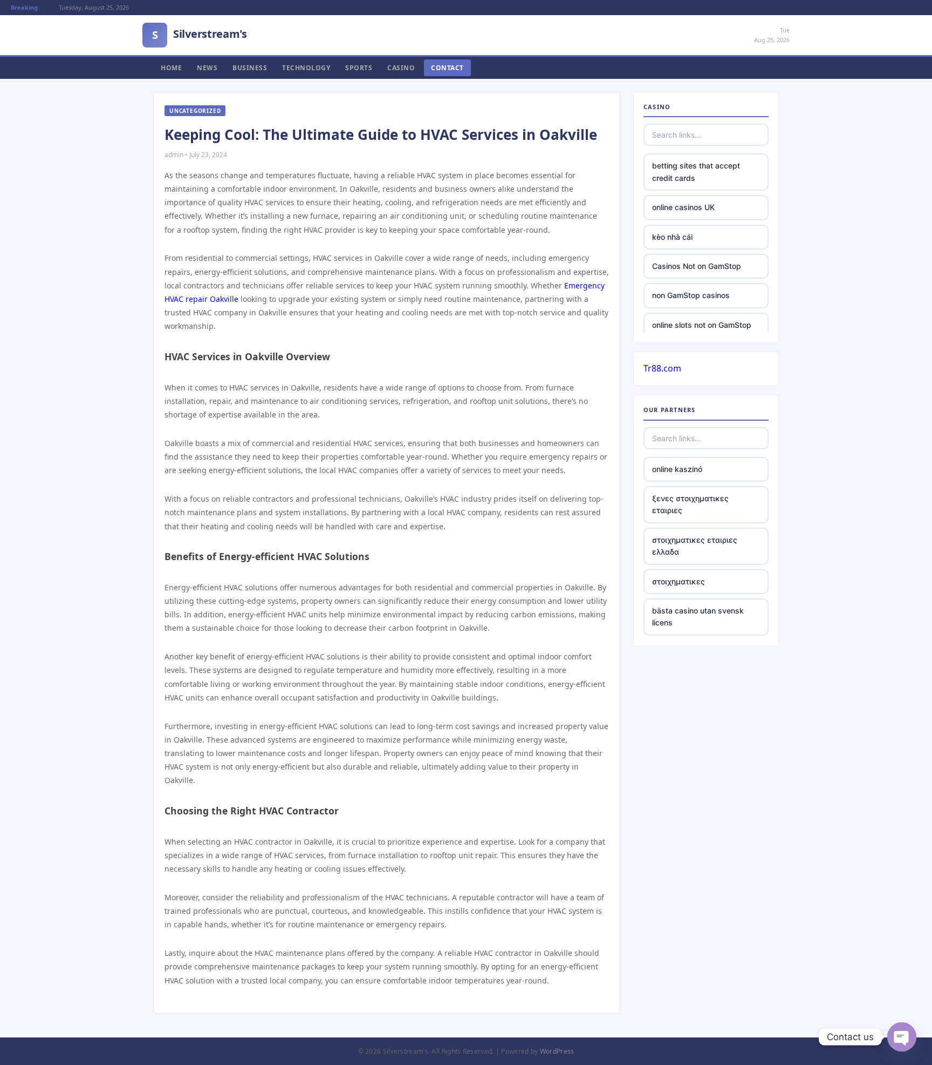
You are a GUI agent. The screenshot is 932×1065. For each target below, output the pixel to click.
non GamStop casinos (691, 295)
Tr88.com (662, 368)
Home (171, 67)
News (207, 67)
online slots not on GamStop (701, 324)
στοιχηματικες (678, 581)
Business (249, 67)
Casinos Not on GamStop (696, 266)
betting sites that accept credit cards (696, 171)
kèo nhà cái (672, 236)
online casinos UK (683, 207)
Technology (306, 67)
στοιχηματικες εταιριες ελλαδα (694, 545)
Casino (401, 67)
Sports (358, 67)
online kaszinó (677, 469)
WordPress (557, 1051)
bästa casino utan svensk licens (698, 616)
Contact (447, 67)
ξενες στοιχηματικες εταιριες (690, 504)
